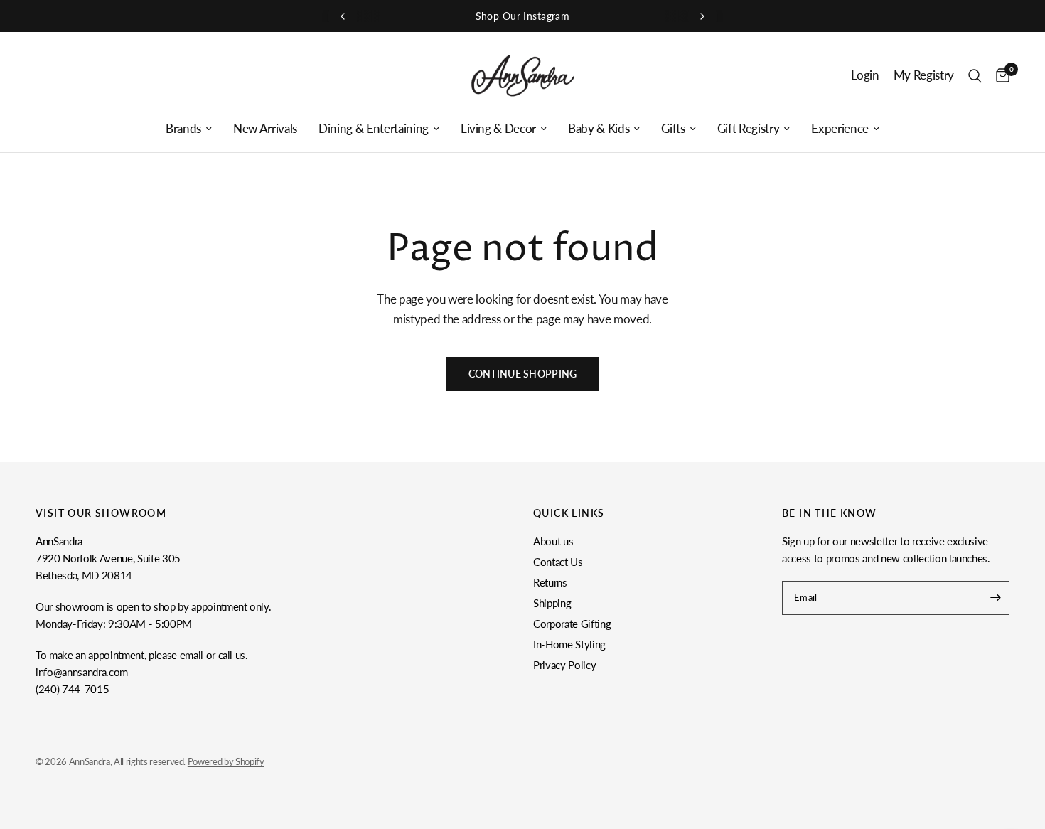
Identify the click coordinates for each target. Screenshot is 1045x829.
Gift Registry (748, 129)
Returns (550, 582)
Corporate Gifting (572, 623)
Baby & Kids (598, 129)
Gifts (673, 129)
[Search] (975, 75)
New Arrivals (265, 129)
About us (553, 541)
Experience (840, 129)
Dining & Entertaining (373, 129)
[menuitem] (189, 128)
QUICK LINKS (568, 513)
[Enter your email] (995, 598)
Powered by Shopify (226, 761)
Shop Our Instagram (523, 16)
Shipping (552, 603)
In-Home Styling (569, 644)
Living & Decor (498, 129)
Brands (183, 129)
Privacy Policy (564, 664)
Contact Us (558, 561)
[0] (999, 75)
